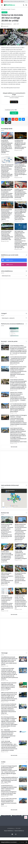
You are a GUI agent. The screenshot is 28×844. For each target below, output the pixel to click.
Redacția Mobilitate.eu (7, 23)
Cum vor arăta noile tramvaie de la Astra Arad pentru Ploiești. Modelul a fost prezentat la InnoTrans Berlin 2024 (9, 801)
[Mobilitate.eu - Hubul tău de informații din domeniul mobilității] (9, 5)
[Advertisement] (14, 295)
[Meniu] (2, 5)
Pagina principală (6, 9)
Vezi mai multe (14, 446)
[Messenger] (23, 119)
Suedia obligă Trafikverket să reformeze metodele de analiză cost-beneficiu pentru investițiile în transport (21, 554)
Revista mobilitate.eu (19, 830)
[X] (6, 119)
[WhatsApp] (2, 122)
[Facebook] (2, 119)
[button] (14, 842)
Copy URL (14, 113)
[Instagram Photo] (5, 820)
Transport (13, 9)
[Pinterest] (13, 119)
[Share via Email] (6, 122)
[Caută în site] (26, 5)
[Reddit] (16, 119)
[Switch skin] (23, 5)
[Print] (9, 122)
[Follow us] (26, 817)
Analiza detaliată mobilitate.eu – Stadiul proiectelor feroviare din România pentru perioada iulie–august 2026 (9, 780)
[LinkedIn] (9, 119)
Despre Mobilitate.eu (9, 830)
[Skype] (20, 119)
